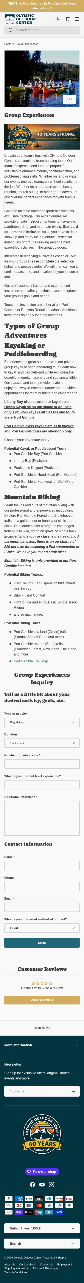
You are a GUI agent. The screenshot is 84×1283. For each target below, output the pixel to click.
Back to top (42, 1028)
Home (7, 44)
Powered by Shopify (54, 1257)
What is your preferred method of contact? (35, 919)
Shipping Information (16, 1268)
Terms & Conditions (15, 1272)
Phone (9, 877)
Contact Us (46, 1264)
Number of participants (21, 755)
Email (8, 898)
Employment (64, 1264)
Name (8, 857)
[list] (42, 79)
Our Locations (27, 1264)
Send (42, 942)
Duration (10, 734)
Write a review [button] (42, 1000)
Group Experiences (27, 44)
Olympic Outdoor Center (28, 1257)
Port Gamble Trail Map (31, 661)
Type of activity (15, 713)
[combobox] (42, 30)
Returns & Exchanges (45, 1268)
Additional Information (20, 797)
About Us (9, 1264)
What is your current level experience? (32, 776)
